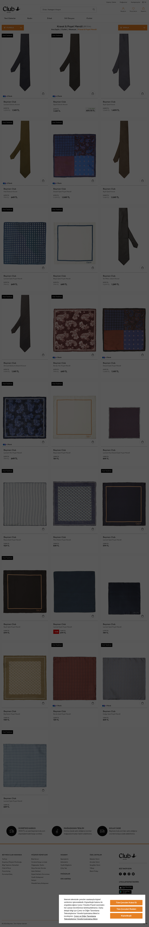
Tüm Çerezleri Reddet (126, 909)
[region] (102, 909)
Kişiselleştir (126, 916)
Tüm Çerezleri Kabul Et (126, 903)
